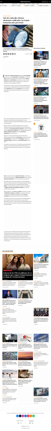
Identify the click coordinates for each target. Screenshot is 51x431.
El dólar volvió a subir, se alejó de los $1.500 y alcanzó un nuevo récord (9, 364)
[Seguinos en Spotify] (33, 416)
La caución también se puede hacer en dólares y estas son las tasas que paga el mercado (41, 400)
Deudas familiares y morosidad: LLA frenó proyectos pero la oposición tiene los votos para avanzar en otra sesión (9, 391)
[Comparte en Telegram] (13, 54)
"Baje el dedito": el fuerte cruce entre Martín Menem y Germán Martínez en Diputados (40, 275)
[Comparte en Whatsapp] (8, 54)
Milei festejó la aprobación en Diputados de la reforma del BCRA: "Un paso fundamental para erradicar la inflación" (9, 302)
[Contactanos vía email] (18, 423)
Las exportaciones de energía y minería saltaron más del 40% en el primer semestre (41, 355)
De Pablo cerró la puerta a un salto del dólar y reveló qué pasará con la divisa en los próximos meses (40, 63)
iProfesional (6, 56)
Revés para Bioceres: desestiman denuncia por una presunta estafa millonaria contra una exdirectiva (41, 266)
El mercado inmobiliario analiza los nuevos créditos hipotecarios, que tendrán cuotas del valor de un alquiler (41, 364)
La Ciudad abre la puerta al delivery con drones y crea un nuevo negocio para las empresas (25, 284)
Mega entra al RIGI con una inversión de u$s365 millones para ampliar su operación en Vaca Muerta (9, 311)
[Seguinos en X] (20, 416)
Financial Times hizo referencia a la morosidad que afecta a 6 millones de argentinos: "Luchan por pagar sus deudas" (41, 81)
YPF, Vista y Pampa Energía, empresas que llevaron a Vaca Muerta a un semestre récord (24, 364)
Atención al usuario (19, 420)
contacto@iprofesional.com (25, 428)
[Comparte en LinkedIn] (10, 54)
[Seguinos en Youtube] (28, 416)
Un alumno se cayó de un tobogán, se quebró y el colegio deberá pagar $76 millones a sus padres (41, 284)
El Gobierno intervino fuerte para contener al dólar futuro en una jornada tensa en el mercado (41, 117)
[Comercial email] (30, 423)
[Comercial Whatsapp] (32, 423)
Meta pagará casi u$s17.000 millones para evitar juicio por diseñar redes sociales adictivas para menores (41, 346)
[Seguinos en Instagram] (23, 416)
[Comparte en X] (6, 54)
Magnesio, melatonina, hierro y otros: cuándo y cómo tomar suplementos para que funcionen (25, 382)
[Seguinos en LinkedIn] (25, 416)
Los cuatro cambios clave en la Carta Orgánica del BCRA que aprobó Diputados (25, 302)
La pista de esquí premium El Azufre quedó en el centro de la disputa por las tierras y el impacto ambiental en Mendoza (9, 382)
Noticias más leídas (7, 251)
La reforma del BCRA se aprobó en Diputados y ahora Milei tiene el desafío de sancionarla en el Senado (41, 320)
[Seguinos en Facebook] (17, 416)
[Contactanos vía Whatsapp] (21, 423)
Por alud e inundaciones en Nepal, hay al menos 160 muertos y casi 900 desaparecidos (9, 400)
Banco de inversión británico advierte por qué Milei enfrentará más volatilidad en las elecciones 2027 (40, 99)
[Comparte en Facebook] (4, 54)
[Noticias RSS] (31, 416)
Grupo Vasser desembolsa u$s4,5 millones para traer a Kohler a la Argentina (9, 346)
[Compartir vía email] (15, 54)
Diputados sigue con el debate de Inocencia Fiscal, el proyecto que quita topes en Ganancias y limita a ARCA (9, 320)
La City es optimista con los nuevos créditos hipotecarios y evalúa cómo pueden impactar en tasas (41, 135)
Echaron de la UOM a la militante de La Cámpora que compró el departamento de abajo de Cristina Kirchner (17, 275)
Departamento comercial (31, 421)
